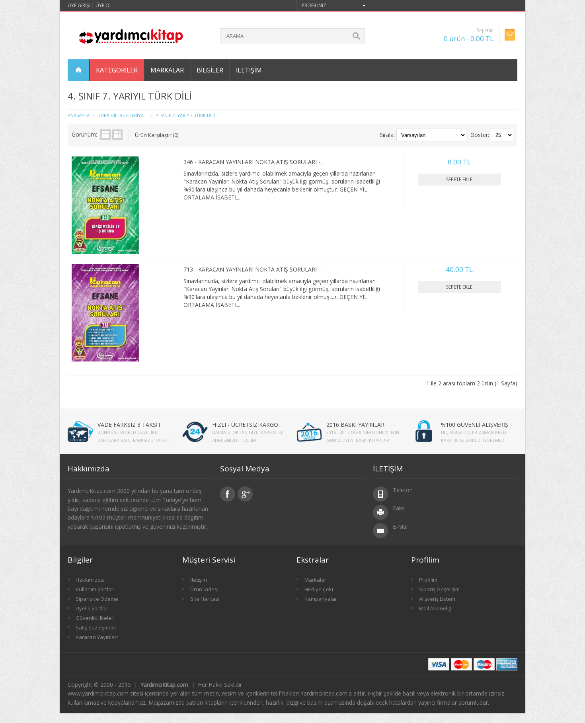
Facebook (227, 494)
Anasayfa (79, 115)
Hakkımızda (90, 579)
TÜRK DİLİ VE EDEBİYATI (123, 115)
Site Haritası (204, 598)
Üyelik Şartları (92, 608)
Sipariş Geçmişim (439, 589)
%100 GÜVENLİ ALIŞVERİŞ (474, 424)
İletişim (249, 70)
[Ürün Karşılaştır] (166, 244)
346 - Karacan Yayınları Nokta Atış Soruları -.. (253, 162)
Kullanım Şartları (95, 589)
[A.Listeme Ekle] (153, 244)
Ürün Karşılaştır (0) (156, 135)
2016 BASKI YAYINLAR (355, 424)
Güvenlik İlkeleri (95, 617)
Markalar (315, 579)
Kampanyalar (320, 598)
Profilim (428, 579)
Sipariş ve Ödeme (97, 598)
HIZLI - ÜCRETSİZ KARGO (245, 424)
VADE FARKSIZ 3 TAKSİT (129, 424)
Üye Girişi (79, 5)
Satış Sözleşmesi (96, 627)
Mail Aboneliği (435, 608)
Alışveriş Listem (437, 598)
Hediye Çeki (318, 589)
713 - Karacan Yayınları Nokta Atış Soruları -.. (253, 269)
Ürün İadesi (204, 589)
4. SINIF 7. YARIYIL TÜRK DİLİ (185, 115)
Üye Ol (104, 5)
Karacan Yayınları (97, 637)
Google (245, 494)
